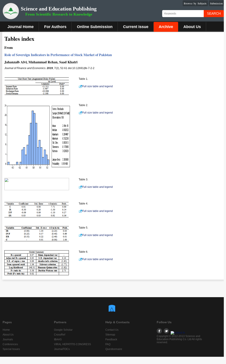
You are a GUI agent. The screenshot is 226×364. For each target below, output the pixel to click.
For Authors (55, 27)
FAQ (107, 344)
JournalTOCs (62, 349)
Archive (166, 27)
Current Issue (135, 27)
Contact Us (111, 329)
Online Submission (95, 27)
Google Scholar (63, 329)
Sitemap (110, 334)
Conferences (10, 344)
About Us (192, 27)
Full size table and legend (97, 86)
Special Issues (11, 349)
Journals (8, 339)
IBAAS (58, 339)
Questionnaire (113, 349)
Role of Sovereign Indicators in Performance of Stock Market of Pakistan (58, 54)
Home (6, 329)
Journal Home (20, 27)
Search (214, 13)
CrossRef (59, 334)
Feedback (111, 339)
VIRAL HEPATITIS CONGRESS (72, 344)
